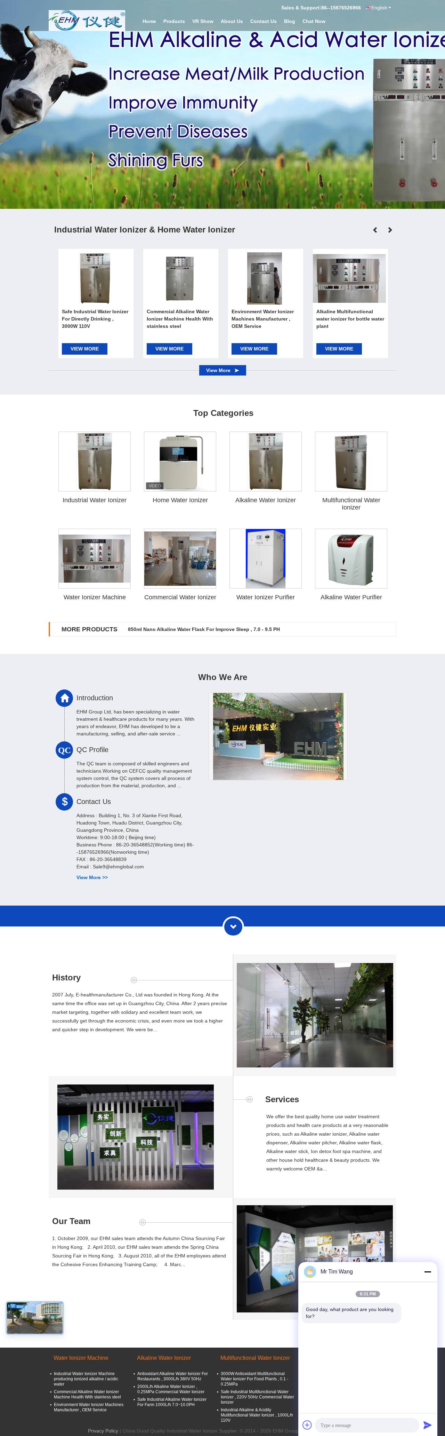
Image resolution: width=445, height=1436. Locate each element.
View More (85, 349)
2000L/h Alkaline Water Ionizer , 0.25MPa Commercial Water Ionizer (170, 1389)
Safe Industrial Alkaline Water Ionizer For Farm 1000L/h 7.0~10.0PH (172, 1402)
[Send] (427, 1425)
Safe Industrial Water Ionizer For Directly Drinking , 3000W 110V (95, 319)
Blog (289, 21)
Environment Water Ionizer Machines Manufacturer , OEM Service (263, 319)
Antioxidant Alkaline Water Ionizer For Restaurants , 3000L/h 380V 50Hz (172, 1376)
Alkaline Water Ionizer (265, 500)
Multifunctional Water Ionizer (351, 504)
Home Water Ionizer (180, 500)
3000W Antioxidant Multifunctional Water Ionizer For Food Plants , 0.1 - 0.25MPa (254, 1379)
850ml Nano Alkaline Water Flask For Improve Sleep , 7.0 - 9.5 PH (204, 629)
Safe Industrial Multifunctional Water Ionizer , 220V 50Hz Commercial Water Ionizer (257, 1397)
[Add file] (307, 1425)
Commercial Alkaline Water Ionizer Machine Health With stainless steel (180, 319)
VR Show (202, 21)
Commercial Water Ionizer (180, 597)
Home (149, 21)
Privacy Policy (103, 1431)
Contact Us (263, 21)
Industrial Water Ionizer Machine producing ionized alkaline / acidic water (86, 1379)
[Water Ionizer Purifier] (265, 558)
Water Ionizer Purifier (265, 597)
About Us (232, 21)
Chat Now (313, 21)
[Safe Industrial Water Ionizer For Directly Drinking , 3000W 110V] (95, 278)
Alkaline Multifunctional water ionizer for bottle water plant (350, 319)
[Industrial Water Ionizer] (94, 461)
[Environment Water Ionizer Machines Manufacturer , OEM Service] (264, 278)
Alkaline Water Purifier (351, 597)
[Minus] (427, 1272)
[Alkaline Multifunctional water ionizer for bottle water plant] (349, 278)
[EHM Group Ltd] (87, 20)
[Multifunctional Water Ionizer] (351, 461)
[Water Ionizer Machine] (95, 558)
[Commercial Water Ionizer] (180, 558)
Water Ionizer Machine (95, 597)
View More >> (92, 877)
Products (174, 21)
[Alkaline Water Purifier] (351, 558)
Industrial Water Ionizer (95, 500)
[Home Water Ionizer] (180, 461)
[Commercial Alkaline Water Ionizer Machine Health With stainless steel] (179, 278)
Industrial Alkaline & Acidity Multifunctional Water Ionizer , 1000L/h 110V (257, 1415)
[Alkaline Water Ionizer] (222, 104)
